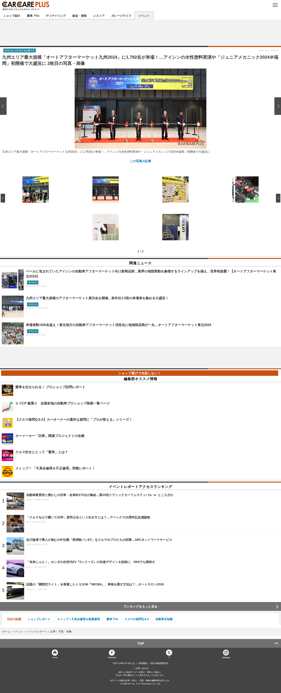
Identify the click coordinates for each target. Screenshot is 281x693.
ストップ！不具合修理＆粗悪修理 (78, 619)
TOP (140, 643)
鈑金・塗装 (79, 15)
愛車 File (33, 15)
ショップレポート (39, 619)
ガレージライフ (121, 15)
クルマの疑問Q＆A (137, 619)
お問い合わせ (142, 668)
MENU (275, 5)
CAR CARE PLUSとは (124, 663)
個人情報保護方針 (159, 663)
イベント (144, 15)
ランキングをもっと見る (140, 606)
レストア (99, 15)
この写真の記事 (140, 160)
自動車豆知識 (164, 619)
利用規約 (143, 663)
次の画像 (276, 105)
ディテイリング (56, 15)
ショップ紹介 (11, 15)
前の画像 (4, 105)
